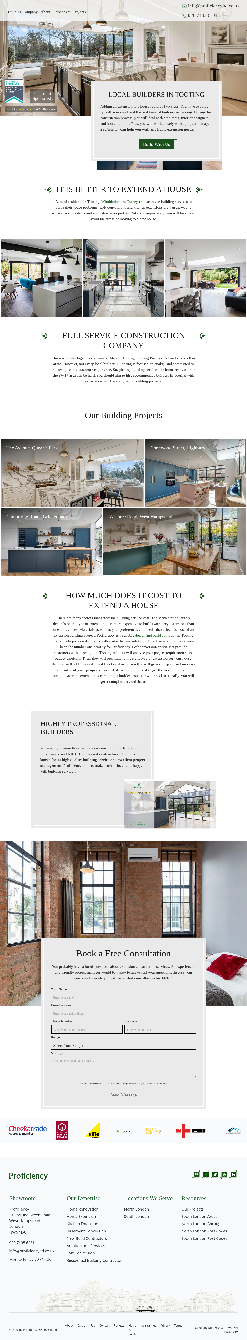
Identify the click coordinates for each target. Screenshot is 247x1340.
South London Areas (199, 1216)
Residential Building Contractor (94, 1260)
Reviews (119, 1325)
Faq (92, 1325)
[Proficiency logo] (28, 1175)
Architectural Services (86, 1245)
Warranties (149, 1325)
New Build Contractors (87, 1238)
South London (136, 1216)
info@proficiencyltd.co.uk (214, 5)
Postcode (130, 1021)
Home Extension (81, 1216)
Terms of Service (154, 1083)
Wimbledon (110, 201)
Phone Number (61, 1021)
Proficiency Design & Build (40, 1330)
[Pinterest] (196, 1174)
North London (136, 1209)
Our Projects (192, 1209)
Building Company (23, 12)
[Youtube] (224, 1174)
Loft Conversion (81, 1253)
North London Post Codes (204, 1231)
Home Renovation (83, 1209)
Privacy (165, 1325)
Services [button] (60, 12)
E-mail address (61, 1005)
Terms (178, 1325)
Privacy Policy (135, 1083)
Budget (56, 1037)
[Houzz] (233, 1174)
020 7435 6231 (203, 15)
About (45, 12)
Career (81, 1325)
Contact (104, 1325)
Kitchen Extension (82, 1223)
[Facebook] (206, 1174)
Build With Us (156, 144)
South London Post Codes (204, 1238)
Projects (79, 12)
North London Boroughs (203, 1223)
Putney (132, 201)
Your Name (59, 989)
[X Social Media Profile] (215, 1174)
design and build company (155, 635)
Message (57, 1053)
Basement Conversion (86, 1231)
